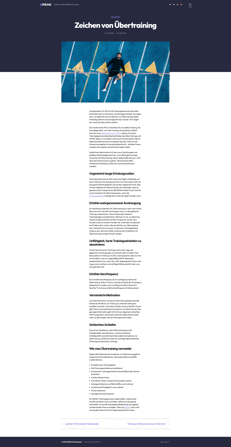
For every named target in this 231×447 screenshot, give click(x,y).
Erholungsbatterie (96, 196)
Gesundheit (115, 17)
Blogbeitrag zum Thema (112, 133)
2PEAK (112, 33)
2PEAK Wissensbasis (74, 442)
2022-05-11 (122, 33)
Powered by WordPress (92, 442)
